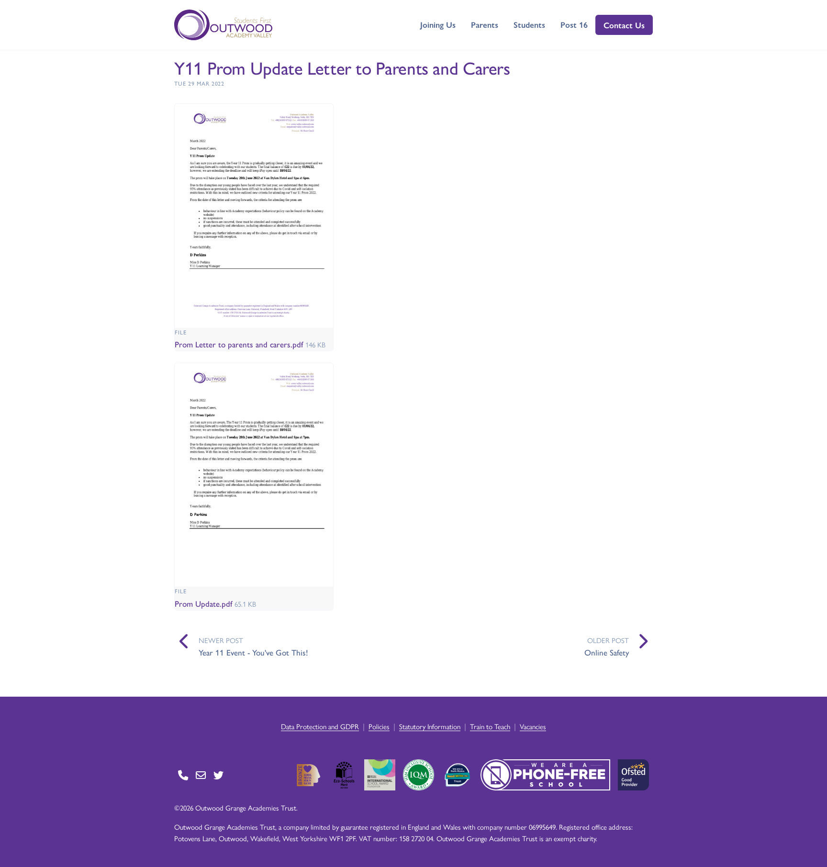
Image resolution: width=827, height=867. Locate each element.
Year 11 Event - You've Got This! (253, 652)
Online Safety (606, 652)
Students (529, 24)
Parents (484, 24)
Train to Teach (490, 726)
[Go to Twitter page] (218, 774)
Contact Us (624, 25)
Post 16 (574, 24)
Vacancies (533, 726)
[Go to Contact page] (183, 774)
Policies (379, 726)
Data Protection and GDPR (320, 726)
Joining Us (438, 24)
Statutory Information (429, 726)
